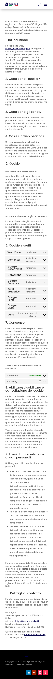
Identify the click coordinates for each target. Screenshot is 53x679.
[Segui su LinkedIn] (28, 672)
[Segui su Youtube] (34, 672)
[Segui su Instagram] (40, 672)
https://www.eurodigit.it (17, 48)
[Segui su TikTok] (45, 672)
